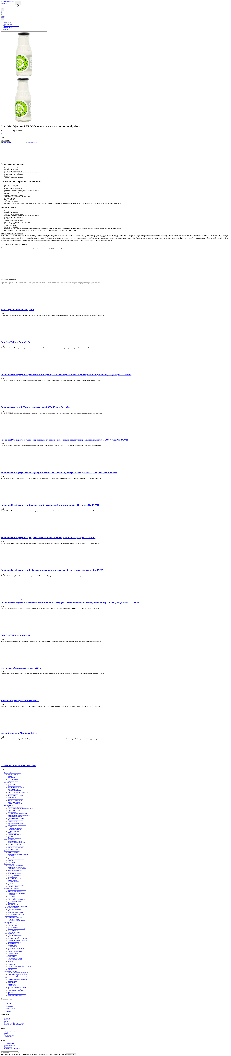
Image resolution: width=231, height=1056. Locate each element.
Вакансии (7, 1021)
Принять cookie (71, 1054)
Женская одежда (13, 774)
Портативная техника (14, 834)
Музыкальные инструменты (16, 920)
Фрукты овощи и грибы (15, 795)
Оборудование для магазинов (17, 825)
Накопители (11, 894)
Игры (9, 872)
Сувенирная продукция (15, 917)
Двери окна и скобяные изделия (18, 854)
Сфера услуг (12, 812)
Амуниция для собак (14, 909)
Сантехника (11, 862)
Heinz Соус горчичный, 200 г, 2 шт (17, 309)
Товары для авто (9, 1035)
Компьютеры (12, 898)
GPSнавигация (12, 833)
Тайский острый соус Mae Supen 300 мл (20, 700)
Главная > (7, 22)
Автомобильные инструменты (17, 979)
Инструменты (12, 857)
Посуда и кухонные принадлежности (19, 966)
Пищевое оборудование (15, 807)
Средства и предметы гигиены (17, 974)
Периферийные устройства (16, 893)
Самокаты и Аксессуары (15, 865)
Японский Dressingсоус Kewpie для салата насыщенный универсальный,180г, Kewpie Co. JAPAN (48, 537)
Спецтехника (12, 984)
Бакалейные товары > (11, 26)
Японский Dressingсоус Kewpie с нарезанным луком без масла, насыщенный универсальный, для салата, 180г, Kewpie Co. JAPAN (64, 440)
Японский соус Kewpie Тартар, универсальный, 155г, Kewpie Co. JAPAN (36, 407)
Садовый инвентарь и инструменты (19, 940)
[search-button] (2, 9)
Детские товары (9, 922)
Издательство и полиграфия (16, 810)
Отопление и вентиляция (16, 859)
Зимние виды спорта (14, 873)
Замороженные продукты (16, 787)
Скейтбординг (12, 880)
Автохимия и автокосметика (17, 994)
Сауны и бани (12, 955)
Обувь (10, 776)
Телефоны (11, 836)
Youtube (8, 1003)
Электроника (8, 826)
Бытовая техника (9, 839)
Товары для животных (11, 907)
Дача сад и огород (9, 933)
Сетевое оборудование (15, 901)
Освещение (11, 964)
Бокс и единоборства (14, 878)
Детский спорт (12, 925)
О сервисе (7, 1018)
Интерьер (11, 963)
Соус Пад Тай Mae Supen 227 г (15, 342)
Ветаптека (11, 911)
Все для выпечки (13, 789)
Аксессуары (11, 777)
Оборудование (8, 805)
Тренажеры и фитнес (14, 875)
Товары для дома (9, 956)
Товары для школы (13, 927)
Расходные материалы (15, 891)
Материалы (11, 855)
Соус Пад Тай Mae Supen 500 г (15, 635)
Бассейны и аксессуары (15, 951)
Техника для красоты (14, 844)
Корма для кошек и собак (15, 912)
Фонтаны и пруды (13, 943)
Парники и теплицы (14, 942)
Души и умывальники (15, 935)
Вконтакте (9, 1006)
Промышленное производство (17, 813)
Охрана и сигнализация (15, 820)
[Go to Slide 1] (24, 54)
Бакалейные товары (14, 802)
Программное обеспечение (16, 899)
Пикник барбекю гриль (15, 950)
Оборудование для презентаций (18, 906)
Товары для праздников (15, 959)
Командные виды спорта (15, 870)
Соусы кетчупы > (10, 27)
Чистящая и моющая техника (17, 818)
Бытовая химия (12, 968)
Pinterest (8, 1011)
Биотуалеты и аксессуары (16, 948)
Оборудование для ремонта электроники (20, 808)
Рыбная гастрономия (14, 786)
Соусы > (7, 29)
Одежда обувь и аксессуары (12, 773)
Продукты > (8, 24)
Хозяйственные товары (15, 958)
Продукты (7, 782)
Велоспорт (11, 883)
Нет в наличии (5, 140)
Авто (5, 977)
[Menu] (2, 18)
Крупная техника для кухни (16, 842)
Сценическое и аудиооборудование (19, 815)
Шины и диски (12, 981)
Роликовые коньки (13, 881)
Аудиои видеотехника (15, 828)
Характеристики (12, 233)
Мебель (10, 961)
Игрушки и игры (13, 930)
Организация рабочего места (17, 890)
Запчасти (11, 992)
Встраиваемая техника (15, 841)
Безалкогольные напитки (15, 799)
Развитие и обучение (14, 924)
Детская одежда (13, 779)
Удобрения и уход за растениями (18, 938)
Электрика (11, 860)
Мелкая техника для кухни (16, 846)
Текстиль (11, 969)
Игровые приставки (14, 831)
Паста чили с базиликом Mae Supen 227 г (21, 668)
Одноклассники (11, 1008)
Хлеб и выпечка (13, 794)
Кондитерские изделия (15, 800)
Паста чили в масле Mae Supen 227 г (18, 765)
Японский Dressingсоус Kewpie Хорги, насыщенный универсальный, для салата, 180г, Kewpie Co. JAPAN (52, 570)
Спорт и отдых (9, 864)
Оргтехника (11, 896)
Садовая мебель (13, 946)
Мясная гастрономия (14, 790)
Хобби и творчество (14, 932)
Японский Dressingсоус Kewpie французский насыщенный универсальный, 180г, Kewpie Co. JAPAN (50, 505)
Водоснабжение (13, 852)
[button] (115, 100)
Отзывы (20, 233)
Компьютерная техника (11, 888)
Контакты (7, 1020)
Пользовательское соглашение (13, 1024)
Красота (6, 1033)
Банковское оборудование (16, 823)
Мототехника (12, 985)
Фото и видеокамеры (14, 838)
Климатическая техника (15, 847)
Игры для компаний (14, 919)
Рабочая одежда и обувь (15, 816)
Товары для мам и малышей (16, 929)
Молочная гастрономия (15, 803)
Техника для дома (13, 849)
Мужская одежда (13, 781)
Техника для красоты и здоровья (18, 972)
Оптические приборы (14, 829)
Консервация (12, 797)
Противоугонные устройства (17, 990)
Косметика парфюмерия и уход (17, 976)
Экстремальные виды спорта (17, 868)
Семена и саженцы (14, 937)
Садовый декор (12, 945)
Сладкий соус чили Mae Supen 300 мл (19, 733)
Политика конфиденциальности (14, 1023)
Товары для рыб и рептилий (16, 914)
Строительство (12, 821)
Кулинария (11, 784)
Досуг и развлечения (10, 916)
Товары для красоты (10, 971)
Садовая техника (13, 953)
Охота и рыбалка (13, 886)
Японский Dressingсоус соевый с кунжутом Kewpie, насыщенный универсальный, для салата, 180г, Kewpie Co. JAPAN (59, 472)
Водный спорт (12, 877)
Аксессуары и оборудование (16, 989)
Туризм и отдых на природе (16, 885)
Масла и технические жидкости (17, 987)
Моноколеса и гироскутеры (16, 867)
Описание (4, 233)
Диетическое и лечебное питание (18, 792)
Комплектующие (13, 904)
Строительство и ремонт (11, 851)
